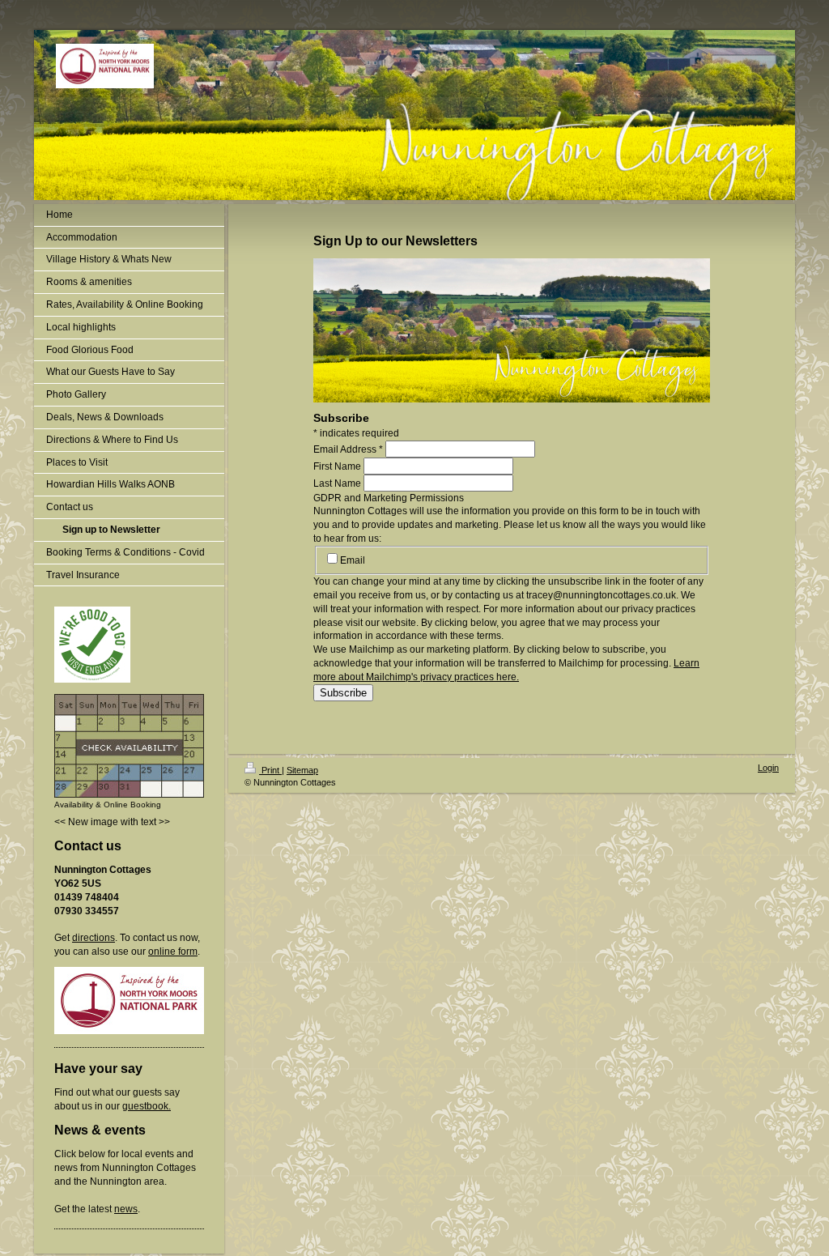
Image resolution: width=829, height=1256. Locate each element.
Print (270, 770)
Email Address (348, 449)
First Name (337, 466)
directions (93, 937)
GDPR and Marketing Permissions (388, 498)
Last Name (337, 483)
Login (768, 768)
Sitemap (302, 770)
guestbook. (146, 1106)
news (126, 1209)
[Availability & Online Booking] (129, 746)
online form (173, 951)
